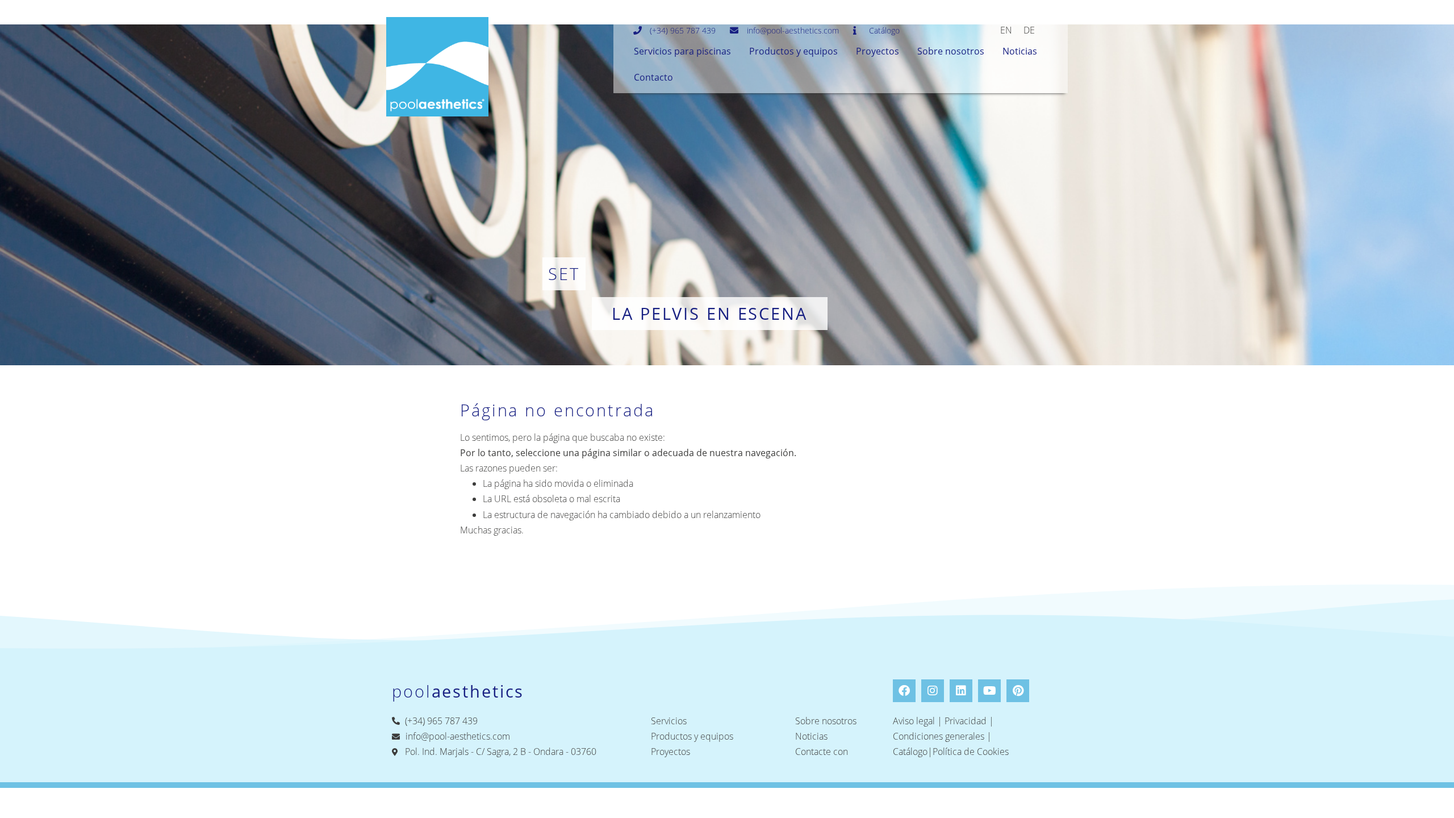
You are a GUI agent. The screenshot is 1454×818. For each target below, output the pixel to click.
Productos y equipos (793, 51)
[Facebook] (904, 690)
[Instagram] (932, 690)
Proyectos (877, 51)
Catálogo (910, 751)
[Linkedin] (961, 690)
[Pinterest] (1017, 690)
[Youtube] (989, 690)
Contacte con (821, 751)
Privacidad (966, 721)
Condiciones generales (938, 736)
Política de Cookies (971, 751)
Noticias (1019, 51)
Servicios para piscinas (682, 51)
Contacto (653, 77)
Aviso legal (914, 721)
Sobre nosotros (950, 51)
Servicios (669, 721)
